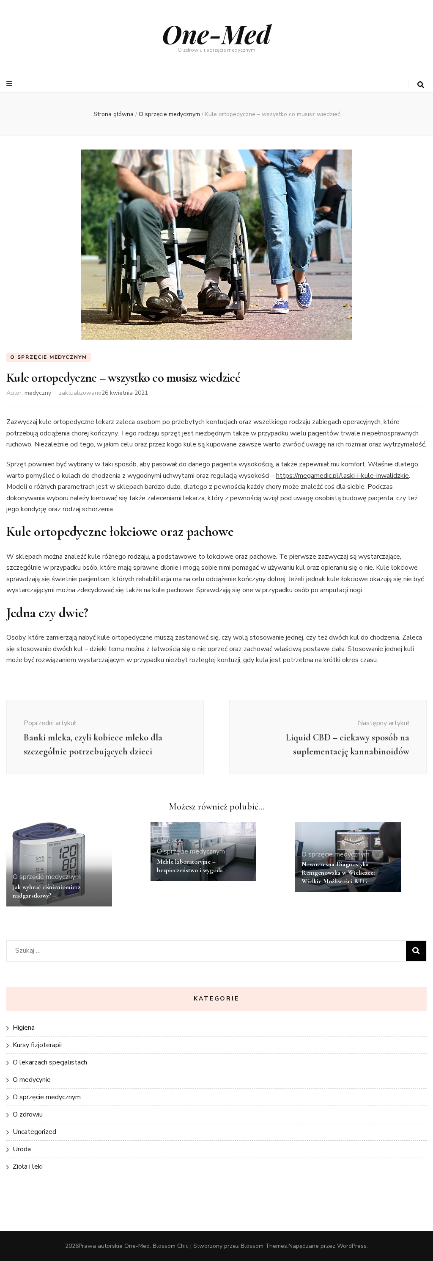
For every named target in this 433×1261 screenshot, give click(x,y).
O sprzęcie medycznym (48, 357)
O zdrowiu (28, 1114)
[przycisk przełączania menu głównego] (10, 83)
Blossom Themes (264, 1246)
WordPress (352, 1246)
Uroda (22, 1149)
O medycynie (32, 1079)
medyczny (38, 393)
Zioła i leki (28, 1166)
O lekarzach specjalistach (50, 1062)
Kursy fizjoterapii (37, 1045)
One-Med (216, 33)
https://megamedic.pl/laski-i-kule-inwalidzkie (342, 475)
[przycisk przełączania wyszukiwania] (420, 85)
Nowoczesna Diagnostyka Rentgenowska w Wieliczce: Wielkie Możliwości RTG (338, 872)
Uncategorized (34, 1131)
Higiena (24, 1027)
